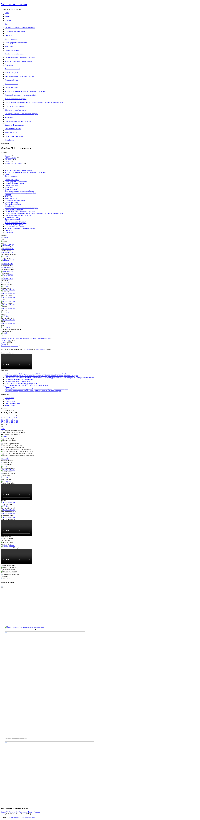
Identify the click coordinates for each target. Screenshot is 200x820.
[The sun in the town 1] (8, 510)
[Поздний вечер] (7, 279)
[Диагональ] (7, 264)
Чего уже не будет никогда (14, 226)
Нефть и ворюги (11, 198)
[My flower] (5, 282)
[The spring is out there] (5, 256)
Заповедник (9, 187)
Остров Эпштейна (11, 202)
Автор (7, 174)
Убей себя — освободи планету (16, 221)
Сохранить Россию (12, 217)
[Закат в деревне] (5, 286)
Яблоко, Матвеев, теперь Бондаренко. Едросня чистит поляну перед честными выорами (36, 389)
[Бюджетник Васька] (8, 517)
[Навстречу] (5, 459)
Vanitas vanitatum (14, 4)
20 (9, 422)
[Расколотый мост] (7, 267)
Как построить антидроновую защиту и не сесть (22, 383)
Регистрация (9, 398)
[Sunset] (7, 245)
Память (7, 161)
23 (17, 422)
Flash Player (40, 349)
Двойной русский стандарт (14, 183)
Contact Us (4, 812)
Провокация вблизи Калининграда (17, 381)
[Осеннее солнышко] (8, 470)
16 (17, 420)
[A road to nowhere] (7, 249)
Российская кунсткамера (13, 163)
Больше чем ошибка (12, 180)
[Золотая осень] (8, 290)
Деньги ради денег (11, 185)
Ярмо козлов (9, 232)
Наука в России (10, 158)
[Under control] (5, 477)
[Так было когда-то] (7, 271)
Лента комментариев (12, 403)
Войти (7, 400)
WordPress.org (10, 405)
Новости (8, 159)
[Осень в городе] (8, 305)
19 (7, 422)
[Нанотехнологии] (5, 333)
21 (12, 422)
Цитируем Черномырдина (14, 225)
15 (14, 420)
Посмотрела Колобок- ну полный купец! (19, 379)
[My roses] (5, 312)
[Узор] (5, 327)
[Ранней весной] (7, 260)
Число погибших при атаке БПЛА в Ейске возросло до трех (26, 385)
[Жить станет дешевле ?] (8, 513)
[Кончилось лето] (8, 297)
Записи (7, 156)
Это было (8, 230)
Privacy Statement (34, 812)
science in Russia (26, 338)
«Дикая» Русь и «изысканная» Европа (18, 170)
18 (4, 422)
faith (9, 338)
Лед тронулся (9, 387)
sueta (34, 338)
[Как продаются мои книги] (5, 436)
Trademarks (23, 812)
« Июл (3, 429)
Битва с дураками (11, 176)
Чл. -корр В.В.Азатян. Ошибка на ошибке (20, 228)
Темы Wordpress (13, 817)
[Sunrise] (8, 502)
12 (7, 420)
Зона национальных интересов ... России (19, 191)
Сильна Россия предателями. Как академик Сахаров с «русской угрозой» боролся (34, 213)
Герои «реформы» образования (16, 181)
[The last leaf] (8, 294)
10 (2, 420)
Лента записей (10, 401)
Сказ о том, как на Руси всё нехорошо (18, 215)
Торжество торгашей (12, 219)
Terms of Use (13, 812)
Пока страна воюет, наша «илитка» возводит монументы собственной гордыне (33, 391)
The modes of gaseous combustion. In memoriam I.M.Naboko (25, 172)
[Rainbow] (5, 237)
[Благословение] (6, 481)
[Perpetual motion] (5, 466)
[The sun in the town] (8, 320)
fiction (13, 338)
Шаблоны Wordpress (28, 817)
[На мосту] (8, 309)
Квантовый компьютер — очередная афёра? (20, 193)
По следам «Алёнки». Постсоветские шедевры (21, 208)
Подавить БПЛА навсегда (14, 210)
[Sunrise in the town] (8, 546)
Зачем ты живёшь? (11, 189)
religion (18, 338)
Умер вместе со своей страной (15, 223)
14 (12, 420)
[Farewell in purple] (5, 506)
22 (14, 422)
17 (2, 422)
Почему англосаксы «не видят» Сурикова (20, 211)
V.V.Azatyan (40, 338)
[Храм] (8, 323)
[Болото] (5, 316)
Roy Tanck (26, 349)
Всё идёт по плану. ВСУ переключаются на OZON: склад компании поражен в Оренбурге (37, 374)
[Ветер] (8, 301)
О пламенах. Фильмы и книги (15, 200)
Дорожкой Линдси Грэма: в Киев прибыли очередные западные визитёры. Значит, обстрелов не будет (41, 376)
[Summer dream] (7, 252)
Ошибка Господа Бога (13, 204)
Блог (6, 178)
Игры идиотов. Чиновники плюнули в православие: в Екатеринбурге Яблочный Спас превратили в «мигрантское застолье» (49, 378)
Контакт (8, 195)
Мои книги (9, 196)
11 (4, 420)
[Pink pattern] (7, 275)
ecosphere (4, 338)
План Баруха (9, 206)
